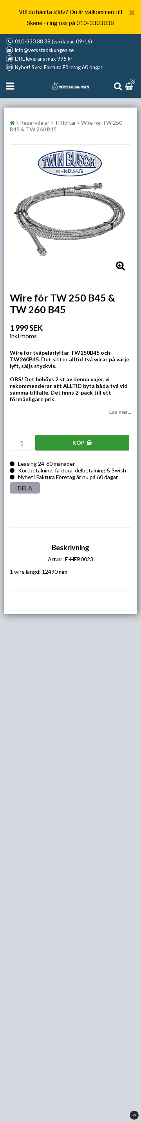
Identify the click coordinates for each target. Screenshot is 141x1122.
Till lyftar (65, 122)
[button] (130, 86)
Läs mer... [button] (120, 411)
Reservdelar (34, 122)
